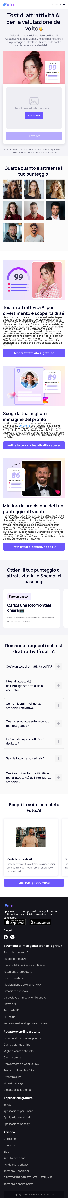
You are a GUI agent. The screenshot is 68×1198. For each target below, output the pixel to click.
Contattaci (10, 1145)
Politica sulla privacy (16, 1164)
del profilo (25, 425)
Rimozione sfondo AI (16, 991)
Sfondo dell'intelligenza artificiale (24, 965)
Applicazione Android (17, 1117)
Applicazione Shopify (17, 1124)
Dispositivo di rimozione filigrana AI (25, 997)
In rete (8, 1104)
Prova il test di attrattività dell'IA (34, 547)
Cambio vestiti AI (14, 978)
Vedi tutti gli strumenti (34, 883)
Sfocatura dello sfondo (18, 1090)
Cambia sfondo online (17, 1044)
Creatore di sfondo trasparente (23, 1038)
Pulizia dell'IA (11, 1010)
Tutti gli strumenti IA (16, 952)
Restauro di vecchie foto (19, 1070)
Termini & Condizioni (16, 1171)
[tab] (34, 666)
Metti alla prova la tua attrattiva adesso (34, 445)
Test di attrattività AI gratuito (34, 353)
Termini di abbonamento (18, 1184)
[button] (34, 666)
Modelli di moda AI (15, 959)
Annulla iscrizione (14, 1158)
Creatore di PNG (14, 1077)
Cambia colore (13, 1057)
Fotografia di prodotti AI (18, 971)
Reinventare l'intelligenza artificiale (25, 1023)
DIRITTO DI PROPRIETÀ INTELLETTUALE (28, 1177)
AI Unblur (9, 1017)
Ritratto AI (10, 1004)
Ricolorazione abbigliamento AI (23, 984)
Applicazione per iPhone (18, 1111)
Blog (6, 1151)
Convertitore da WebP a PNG (21, 1064)
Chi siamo (10, 1138)
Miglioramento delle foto (19, 1051)
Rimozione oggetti (15, 1083)
